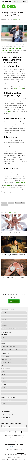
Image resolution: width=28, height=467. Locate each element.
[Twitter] (9, 432)
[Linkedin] (12, 432)
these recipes (7, 111)
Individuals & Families (6, 1)
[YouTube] (15, 432)
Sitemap (16, 460)
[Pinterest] (18, 432)
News (3, 322)
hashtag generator (19, 88)
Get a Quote (13, 301)
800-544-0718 (7, 414)
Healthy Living (17, 19)
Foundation (4, 325)
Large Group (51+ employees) (9, 346)
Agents (3, 378)
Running (6, 172)
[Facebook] (6, 432)
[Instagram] (21, 432)
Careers (4, 316)
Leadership (4, 319)
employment (11, 202)
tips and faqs (4, 204)
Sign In (25, 1)
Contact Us (5, 417)
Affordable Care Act (6, 359)
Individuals (4, 371)
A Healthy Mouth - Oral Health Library (10, 328)
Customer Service (6, 390)
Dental (3, 337)
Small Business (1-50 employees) (9, 349)
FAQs (3, 365)
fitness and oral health (19, 202)
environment (7, 185)
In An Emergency (6, 387)
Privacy (3, 459)
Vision (3, 340)
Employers (4, 374)
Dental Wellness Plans (7, 400)
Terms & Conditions (10, 459)
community (4, 202)
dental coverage (13, 455)
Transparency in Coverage (8, 394)
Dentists (4, 381)
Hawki (3, 403)
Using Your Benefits (6, 362)
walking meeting (20, 182)
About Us (4, 312)
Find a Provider (5, 356)
